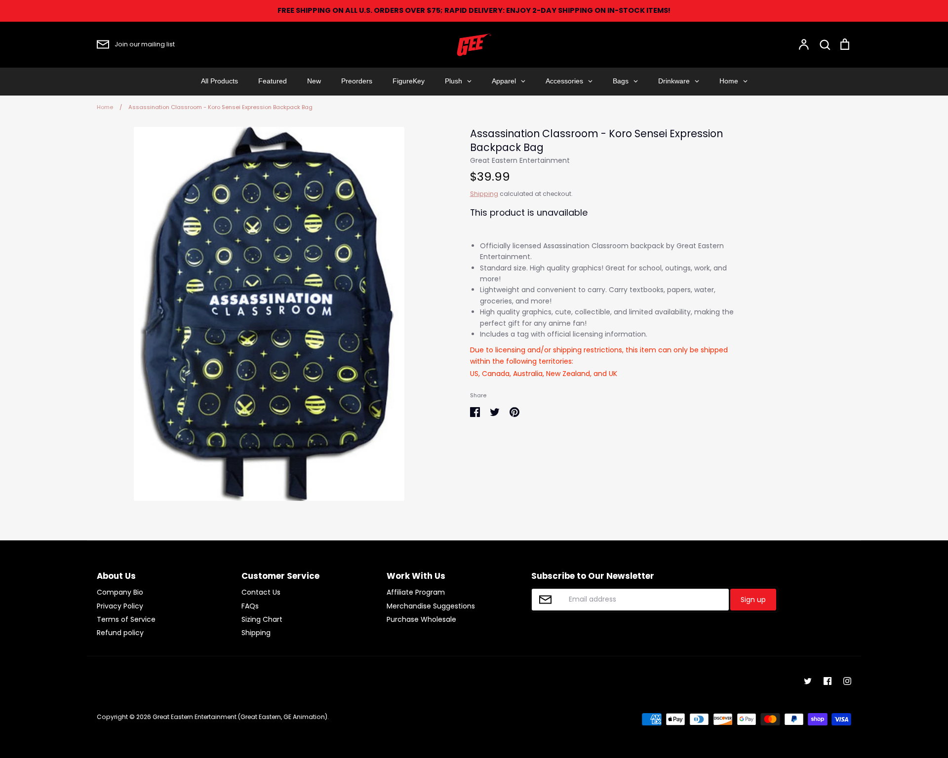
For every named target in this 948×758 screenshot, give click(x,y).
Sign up (753, 600)
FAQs (250, 606)
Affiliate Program (416, 592)
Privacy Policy (120, 606)
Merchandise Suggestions (431, 606)
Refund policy (120, 633)
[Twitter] (808, 681)
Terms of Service (126, 619)
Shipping (484, 194)
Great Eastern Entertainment (520, 160)
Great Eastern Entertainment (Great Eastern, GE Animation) (240, 717)
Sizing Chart (261, 619)
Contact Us (260, 592)
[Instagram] (847, 681)
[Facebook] (827, 681)
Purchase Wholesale (421, 619)
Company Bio (120, 592)
